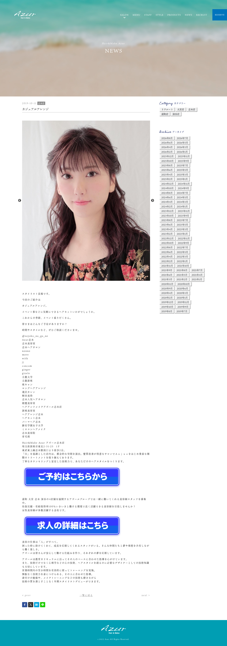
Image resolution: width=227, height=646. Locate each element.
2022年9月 (183, 243)
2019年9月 (182, 307)
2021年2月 (181, 279)
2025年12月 (167, 156)
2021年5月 (181, 275)
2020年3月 (182, 293)
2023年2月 (167, 234)
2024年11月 (184, 183)
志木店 (191, 109)
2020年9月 (167, 288)
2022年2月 (167, 261)
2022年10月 (167, 243)
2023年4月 (167, 229)
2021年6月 (166, 275)
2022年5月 (182, 252)
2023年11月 (184, 211)
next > (146, 595)
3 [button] (91, 279)
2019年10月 (167, 307)
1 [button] (81, 279)
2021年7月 (197, 270)
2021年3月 (166, 279)
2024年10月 (167, 188)
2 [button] (86, 279)
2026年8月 (167, 138)
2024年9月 (183, 188)
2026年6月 (167, 142)
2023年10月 (167, 215)
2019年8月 (166, 311)
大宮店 (180, 109)
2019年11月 (183, 302)
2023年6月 (167, 224)
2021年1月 (197, 279)
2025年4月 (167, 174)
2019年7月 (181, 311)
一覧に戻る (86, 595)
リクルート (167, 109)
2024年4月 (167, 202)
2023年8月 (167, 220)
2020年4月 (167, 293)
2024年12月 (167, 183)
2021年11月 (167, 265)
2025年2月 (167, 179)
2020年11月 (167, 284)
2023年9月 (183, 215)
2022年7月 (182, 247)
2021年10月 (183, 265)
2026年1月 (182, 152)
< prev (26, 595)
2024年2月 (167, 206)
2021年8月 (181, 270)
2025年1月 (182, 179)
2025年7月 (182, 165)
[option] (86, 201)
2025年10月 (167, 161)
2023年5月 (182, 224)
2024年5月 (182, 197)
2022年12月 (167, 238)
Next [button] (152, 200)
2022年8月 (167, 247)
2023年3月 (182, 229)
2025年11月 (184, 156)
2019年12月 (167, 302)
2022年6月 (167, 252)
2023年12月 (167, 211)
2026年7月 (182, 138)
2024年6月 (167, 197)
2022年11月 (184, 238)
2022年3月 (182, 256)
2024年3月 (182, 202)
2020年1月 (182, 297)
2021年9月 (166, 270)
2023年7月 (182, 220)
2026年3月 (182, 147)
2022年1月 (182, 261)
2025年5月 (182, 170)
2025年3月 (182, 174)
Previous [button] (19, 200)
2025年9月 (183, 161)
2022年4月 (167, 256)
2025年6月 (167, 170)
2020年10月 (183, 284)
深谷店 (175, 114)
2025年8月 (167, 165)
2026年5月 (182, 142)
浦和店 (164, 114)
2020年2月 (167, 297)
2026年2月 (167, 152)
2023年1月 (182, 234)
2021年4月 (197, 275)
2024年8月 (167, 193)
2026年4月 (167, 147)
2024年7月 (182, 193)
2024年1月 (182, 206)
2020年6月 (182, 288)
